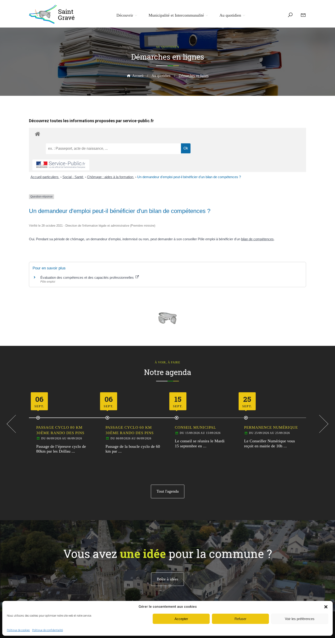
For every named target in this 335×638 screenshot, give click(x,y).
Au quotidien (230, 15)
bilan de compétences (257, 239)
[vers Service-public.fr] (60, 165)
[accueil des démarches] (167, 133)
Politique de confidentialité (47, 630)
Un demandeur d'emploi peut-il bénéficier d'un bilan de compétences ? (189, 177)
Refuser (240, 619)
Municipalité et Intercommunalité (176, 15)
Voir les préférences (299, 619)
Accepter (181, 619)
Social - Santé (73, 177)
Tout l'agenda (168, 491)
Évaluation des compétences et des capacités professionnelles (87, 277)
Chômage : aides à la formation (110, 177)
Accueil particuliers (45, 177)
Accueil (137, 76)
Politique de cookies (18, 630)
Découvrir (124, 15)
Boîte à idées (167, 579)
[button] (326, 607)
